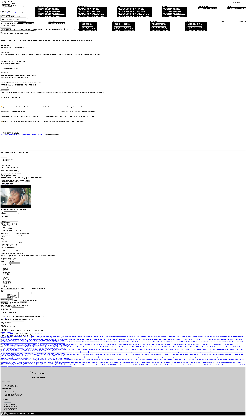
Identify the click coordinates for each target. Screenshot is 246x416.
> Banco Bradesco (5, 162)
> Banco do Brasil (5, 160)
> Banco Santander (5, 165)
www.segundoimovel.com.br (17, 414)
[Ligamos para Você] (6, 11)
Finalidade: (3, 215)
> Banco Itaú (4, 157)
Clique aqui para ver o (52, 134)
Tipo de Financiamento (6, 312)
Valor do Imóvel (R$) (5, 306)
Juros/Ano (3, 311)
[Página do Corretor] (6, 332)
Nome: (2, 210)
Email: (2, 212)
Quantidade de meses (6, 309)
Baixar (28, 180)
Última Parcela (4, 315)
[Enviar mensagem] (27, 18)
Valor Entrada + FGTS (6, 308)
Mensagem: (3, 221)
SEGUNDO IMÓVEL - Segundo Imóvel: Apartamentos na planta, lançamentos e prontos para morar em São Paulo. (7, 5)
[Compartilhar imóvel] (1, 32)
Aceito (13, 15)
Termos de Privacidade (5, 15)
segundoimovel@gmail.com (36, 333)
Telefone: (3, 213)
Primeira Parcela (4, 313)
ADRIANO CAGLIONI (7, 333)
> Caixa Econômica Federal (7, 159)
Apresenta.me (4, 412)
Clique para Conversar (5, 27)
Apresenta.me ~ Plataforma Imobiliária (10, 413)
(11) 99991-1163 (236, 2)
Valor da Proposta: (5, 216)
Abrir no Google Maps (14, 263)
